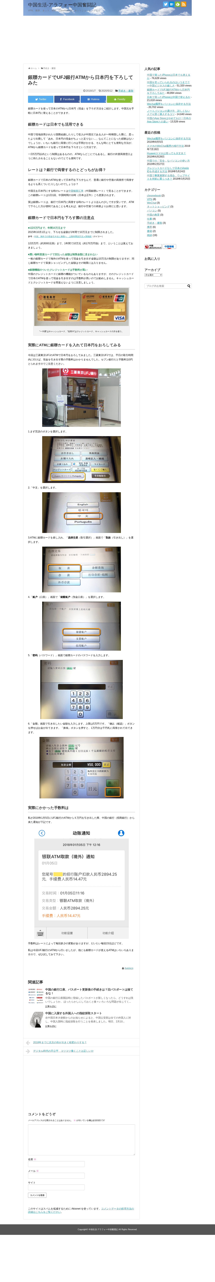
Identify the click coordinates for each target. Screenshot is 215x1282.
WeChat (151, 202)
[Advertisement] (107, 39)
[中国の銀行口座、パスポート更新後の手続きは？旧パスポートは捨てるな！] (36, 996)
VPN (149, 199)
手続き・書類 (125, 90)
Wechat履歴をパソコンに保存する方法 (169, 104)
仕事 (149, 219)
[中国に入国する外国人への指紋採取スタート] (36, 1020)
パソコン (152, 210)
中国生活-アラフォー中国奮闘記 (62, 4)
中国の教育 (153, 214)
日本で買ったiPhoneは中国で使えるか (168, 97)
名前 (32, 1159)
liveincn (129, 968)
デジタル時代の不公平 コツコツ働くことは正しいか (63, 1051)
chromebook (154, 195)
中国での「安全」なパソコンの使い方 (168, 160)
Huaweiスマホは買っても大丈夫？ (166, 153)
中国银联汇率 (75, 191)
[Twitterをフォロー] (165, 4)
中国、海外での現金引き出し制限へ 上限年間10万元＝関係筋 (63, 236)
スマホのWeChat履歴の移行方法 (165, 146)
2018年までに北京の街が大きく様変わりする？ (60, 1042)
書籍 (149, 231)
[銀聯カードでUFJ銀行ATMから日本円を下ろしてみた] (93, 99)
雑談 (149, 235)
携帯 (149, 227)
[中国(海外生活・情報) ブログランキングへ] (153, 248)
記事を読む (50, 1006)
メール (33, 1171)
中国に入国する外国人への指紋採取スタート (73, 1013)
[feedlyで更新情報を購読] (177, 4)
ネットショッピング (158, 206)
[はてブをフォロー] (171, 4)
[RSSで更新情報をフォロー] (183, 4)
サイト (32, 1182)
